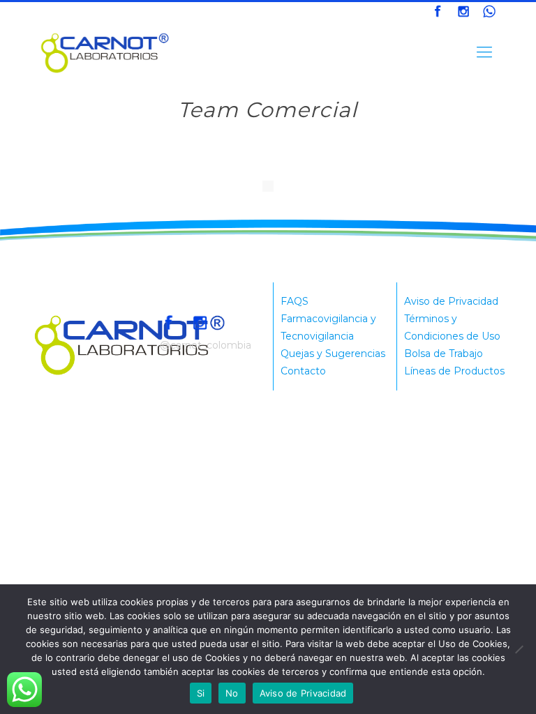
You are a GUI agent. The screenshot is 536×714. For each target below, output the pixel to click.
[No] (519, 649)
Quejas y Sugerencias (333, 353)
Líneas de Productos (454, 371)
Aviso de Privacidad (451, 301)
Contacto (303, 371)
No (232, 693)
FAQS (294, 301)
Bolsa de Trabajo (443, 353)
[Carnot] (105, 52)
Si (201, 693)
